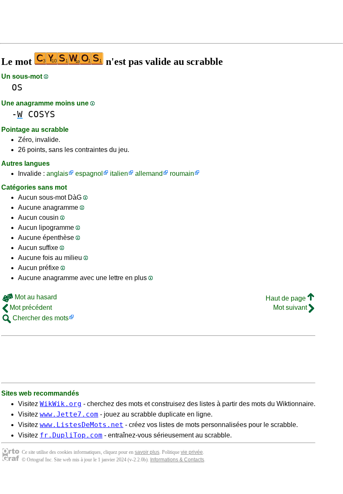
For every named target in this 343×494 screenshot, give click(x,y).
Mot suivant (291, 307)
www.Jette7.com (69, 414)
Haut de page (286, 298)
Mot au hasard (35, 297)
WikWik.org (61, 404)
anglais (57, 173)
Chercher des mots (40, 318)
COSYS (41, 114)
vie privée (192, 452)
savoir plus (147, 452)
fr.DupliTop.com (71, 435)
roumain (182, 173)
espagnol (89, 173)
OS (17, 87)
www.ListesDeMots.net (81, 425)
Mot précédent (30, 307)
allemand (149, 173)
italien (119, 173)
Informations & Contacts (177, 460)
